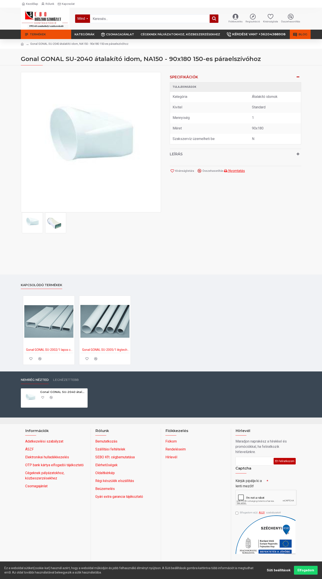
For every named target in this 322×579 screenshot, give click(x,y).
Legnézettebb (66, 380)
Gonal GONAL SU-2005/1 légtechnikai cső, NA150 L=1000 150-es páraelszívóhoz (105, 349)
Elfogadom (305, 570)
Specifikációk (184, 77)
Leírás (176, 154)
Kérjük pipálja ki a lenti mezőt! (248, 483)
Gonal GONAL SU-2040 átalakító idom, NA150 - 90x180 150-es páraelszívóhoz (63, 392)
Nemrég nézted (35, 380)
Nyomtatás (236, 171)
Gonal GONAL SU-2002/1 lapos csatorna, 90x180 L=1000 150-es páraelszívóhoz (49, 349)
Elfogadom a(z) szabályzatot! (260, 512)
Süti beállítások (278, 570)
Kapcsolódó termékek (41, 285)
